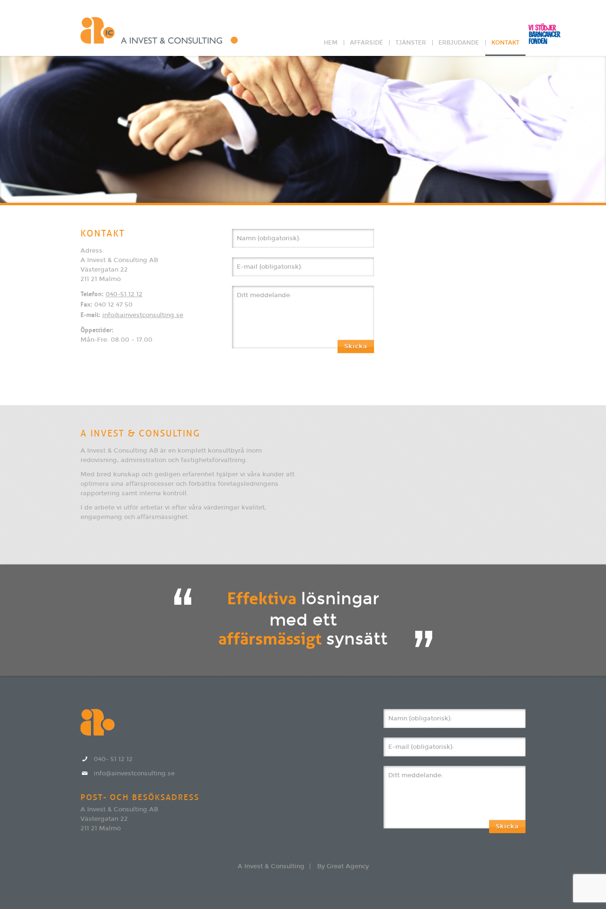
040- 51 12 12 (113, 759)
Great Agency (348, 866)
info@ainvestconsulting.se (142, 315)
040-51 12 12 (124, 294)
